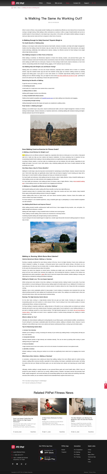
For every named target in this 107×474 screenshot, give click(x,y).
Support (86, 3)
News (67, 3)
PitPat (41, 3)
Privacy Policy (92, 472)
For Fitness (77, 454)
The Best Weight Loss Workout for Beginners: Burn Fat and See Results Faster (82, 419)
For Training (77, 457)
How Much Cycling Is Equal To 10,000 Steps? (36, 380)
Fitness (49, 3)
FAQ (89, 459)
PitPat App (65, 446)
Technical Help (92, 457)
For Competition (78, 449)
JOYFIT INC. (20, 472)
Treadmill (63, 452)
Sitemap (86, 472)
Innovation (77, 446)
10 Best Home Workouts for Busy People (52, 418)
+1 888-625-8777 (18, 455)
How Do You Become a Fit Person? (33, 383)
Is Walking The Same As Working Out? (30, 7)
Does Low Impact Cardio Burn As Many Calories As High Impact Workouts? (23, 420)
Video (89, 462)
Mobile (63, 449)
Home (14, 7)
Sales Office (91, 454)
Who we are (58, 3)
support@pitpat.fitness (19, 452)
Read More (33, 432)
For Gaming (77, 452)
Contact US (76, 3)
